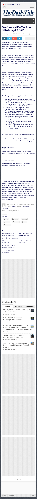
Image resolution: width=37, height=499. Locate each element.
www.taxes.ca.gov (7, 199)
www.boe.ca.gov (14, 163)
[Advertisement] (18, 278)
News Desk (7, 314)
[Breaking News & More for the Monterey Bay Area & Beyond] (18, 13)
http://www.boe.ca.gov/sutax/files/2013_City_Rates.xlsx (18, 153)
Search (32, 7)
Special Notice (14, 64)
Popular (18, 306)
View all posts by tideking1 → (11, 210)
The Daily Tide (10, 495)
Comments (29, 306)
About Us (18, 479)
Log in (32, 495)
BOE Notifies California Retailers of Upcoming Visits (8, 247)
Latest (7, 306)
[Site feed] (4, 7)
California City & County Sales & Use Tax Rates (16, 151)
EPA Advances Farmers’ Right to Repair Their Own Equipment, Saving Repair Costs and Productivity (17, 327)
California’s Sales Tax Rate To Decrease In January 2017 (8, 235)
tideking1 (6, 34)
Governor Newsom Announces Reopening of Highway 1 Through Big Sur (16, 345)
